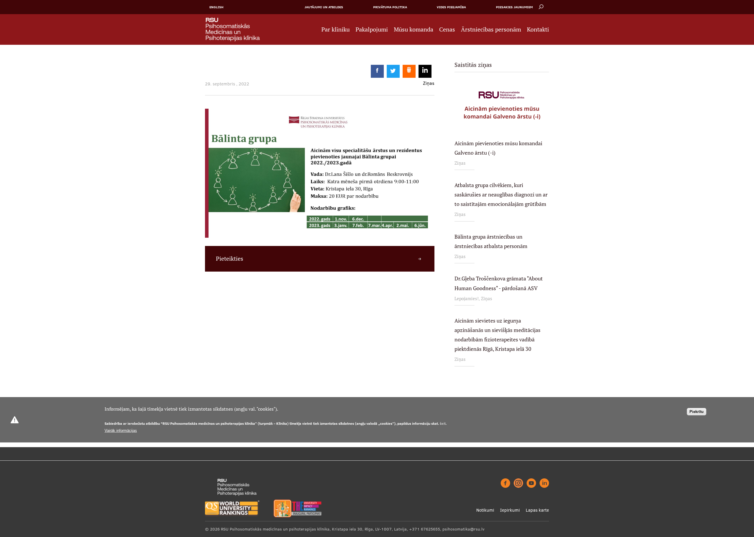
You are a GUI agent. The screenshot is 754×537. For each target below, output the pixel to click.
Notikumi (485, 510)
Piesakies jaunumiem (514, 7)
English (216, 7)
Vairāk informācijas (121, 430)
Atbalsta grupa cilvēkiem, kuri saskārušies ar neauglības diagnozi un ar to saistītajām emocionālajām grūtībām (501, 194)
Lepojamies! (466, 298)
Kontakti (538, 29)
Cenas (447, 29)
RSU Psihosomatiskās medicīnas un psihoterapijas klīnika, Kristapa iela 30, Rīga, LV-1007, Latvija (314, 529)
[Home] (236, 29)
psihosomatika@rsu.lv (463, 529)
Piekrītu (696, 411)
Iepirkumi (510, 510)
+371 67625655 (424, 529)
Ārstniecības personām (491, 29)
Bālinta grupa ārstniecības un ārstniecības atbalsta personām (491, 241)
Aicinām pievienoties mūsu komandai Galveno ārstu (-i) (498, 148)
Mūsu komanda (413, 29)
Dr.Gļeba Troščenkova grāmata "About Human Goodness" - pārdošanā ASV (498, 283)
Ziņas (460, 163)
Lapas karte (537, 510)
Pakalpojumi (371, 29)
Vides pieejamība (451, 7)
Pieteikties (229, 258)
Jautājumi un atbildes (324, 7)
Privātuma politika (390, 7)
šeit (443, 423)
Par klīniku (335, 29)
